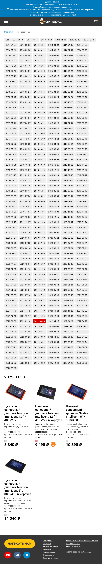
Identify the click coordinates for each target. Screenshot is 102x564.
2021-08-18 (68, 295)
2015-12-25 (53, 87)
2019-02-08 (39, 175)
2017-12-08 (39, 139)
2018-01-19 (68, 139)
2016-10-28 (68, 102)
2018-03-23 (25, 144)
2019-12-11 (39, 217)
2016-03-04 (11, 92)
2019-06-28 (53, 191)
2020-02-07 (25, 227)
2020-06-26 (11, 243)
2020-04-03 (53, 232)
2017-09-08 (68, 128)
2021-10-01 (68, 300)
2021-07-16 (25, 295)
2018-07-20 (39, 154)
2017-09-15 (82, 128)
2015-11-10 (11, 87)
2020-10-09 (53, 253)
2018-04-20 (53, 144)
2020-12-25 (82, 264)
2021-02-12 (82, 269)
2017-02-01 (11, 113)
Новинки (15, 32)
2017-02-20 (39, 113)
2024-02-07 (11, 352)
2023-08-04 (39, 347)
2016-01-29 (68, 87)
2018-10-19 (39, 165)
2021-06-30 (68, 290)
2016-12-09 (53, 107)
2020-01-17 (68, 222)
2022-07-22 (39, 332)
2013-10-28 (46, 40)
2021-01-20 (39, 269)
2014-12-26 (11, 66)
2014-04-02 (53, 45)
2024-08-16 (82, 352)
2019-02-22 (82, 175)
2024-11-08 (53, 358)
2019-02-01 (25, 175)
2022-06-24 (11, 332)
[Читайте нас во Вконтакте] (17, 555)
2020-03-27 (39, 232)
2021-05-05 (25, 285)
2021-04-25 (82, 279)
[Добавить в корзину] (53, 444)
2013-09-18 (18, 40)
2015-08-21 (11, 81)
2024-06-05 (39, 352)
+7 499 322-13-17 (73, 544)
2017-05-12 (68, 118)
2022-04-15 (53, 321)
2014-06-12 (39, 50)
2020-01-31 (11, 227)
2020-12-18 (68, 264)
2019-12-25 (11, 222)
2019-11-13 (68, 212)
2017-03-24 (82, 113)
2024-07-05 (68, 352)
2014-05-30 (25, 50)
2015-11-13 (25, 87)
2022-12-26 (53, 337)
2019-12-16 (53, 217)
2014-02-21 (39, 45)
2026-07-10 (11, 368)
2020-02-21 (53, 227)
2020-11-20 (82, 259)
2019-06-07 (11, 191)
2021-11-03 (82, 305)
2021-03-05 (39, 274)
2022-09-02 (68, 332)
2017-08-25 (53, 128)
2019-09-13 (53, 201)
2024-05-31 (25, 352)
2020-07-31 (82, 243)
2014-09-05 (53, 55)
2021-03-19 (68, 274)
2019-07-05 (68, 191)
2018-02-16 (82, 139)
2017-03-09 (53, 113)
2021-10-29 (68, 305)
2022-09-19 (11, 337)
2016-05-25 (11, 97)
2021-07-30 (53, 295)
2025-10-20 (39, 363)
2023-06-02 (39, 342)
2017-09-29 (11, 133)
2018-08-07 (53, 160)
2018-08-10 (82, 154)
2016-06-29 (53, 97)
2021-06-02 (11, 290)
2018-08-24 (25, 160)
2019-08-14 (68, 196)
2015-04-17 (53, 71)
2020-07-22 (68, 243)
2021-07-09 (11, 295)
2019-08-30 (25, 201)
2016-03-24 (25, 92)
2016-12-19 (68, 107)
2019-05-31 (82, 186)
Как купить (47, 541)
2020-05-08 (39, 238)
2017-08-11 (25, 128)
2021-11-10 (11, 311)
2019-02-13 (53, 175)
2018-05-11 (82, 144)
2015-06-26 (39, 76)
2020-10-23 (11, 259)
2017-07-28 (11, 128)
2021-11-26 (68, 311)
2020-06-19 (82, 238)
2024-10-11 (39, 358)
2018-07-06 (11, 154)
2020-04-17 (82, 232)
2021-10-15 (25, 305)
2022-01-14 (68, 316)
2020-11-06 (39, 259)
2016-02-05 (82, 87)
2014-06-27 (53, 50)
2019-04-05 (68, 180)
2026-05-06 (82, 363)
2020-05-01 (25, 238)
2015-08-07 (82, 76)
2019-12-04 (82, 180)
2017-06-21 (39, 123)
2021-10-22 (53, 305)
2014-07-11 (68, 50)
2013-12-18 (89, 40)
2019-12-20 (82, 217)
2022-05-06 (11, 326)
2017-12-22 (53, 139)
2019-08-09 (53, 196)
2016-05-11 (68, 92)
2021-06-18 (39, 290)
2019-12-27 (25, 222)
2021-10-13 (11, 305)
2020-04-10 (68, 232)
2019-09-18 (68, 201)
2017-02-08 (25, 113)
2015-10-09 (53, 81)
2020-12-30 (11, 269)
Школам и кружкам (50, 546)
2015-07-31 (68, 76)
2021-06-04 (25, 290)
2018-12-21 (53, 170)
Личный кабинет (49, 552)
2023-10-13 (53, 347)
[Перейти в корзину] (96, 21)
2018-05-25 (25, 149)
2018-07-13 (25, 154)
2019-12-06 (25, 217)
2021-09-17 (39, 300)
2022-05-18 (25, 326)
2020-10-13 (68, 253)
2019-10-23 (68, 206)
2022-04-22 (68, 321)
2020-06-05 (68, 238)
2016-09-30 (53, 102)
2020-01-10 (53, 222)
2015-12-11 (39, 87)
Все (7, 40)
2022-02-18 (25, 321)
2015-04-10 (39, 71)
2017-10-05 (25, 133)
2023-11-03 (68, 347)
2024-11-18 (68, 358)
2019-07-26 (25, 196)
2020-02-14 (39, 227)
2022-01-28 (82, 316)
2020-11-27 (11, 264)
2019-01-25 (11, 175)
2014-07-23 (82, 50)
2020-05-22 (53, 238)
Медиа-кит (47, 549)
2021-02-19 (11, 274)
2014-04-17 (68, 45)
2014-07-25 (11, 55)
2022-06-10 (68, 326)
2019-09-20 (82, 201)
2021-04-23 (68, 279)
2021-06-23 (53, 290)
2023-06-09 (53, 342)
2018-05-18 (11, 149)
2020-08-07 (11, 248)
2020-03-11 (11, 232)
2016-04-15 (39, 92)
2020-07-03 (25, 243)
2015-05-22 (82, 71)
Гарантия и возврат (51, 558)
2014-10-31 (25, 60)
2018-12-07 (25, 170)
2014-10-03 (82, 55)
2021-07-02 (82, 290)
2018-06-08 (53, 149)
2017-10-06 (39, 133)
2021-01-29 (53, 269)
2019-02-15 (68, 175)
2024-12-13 (82, 358)
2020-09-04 (68, 248)
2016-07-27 (68, 97)
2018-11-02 (68, 165)
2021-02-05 (68, 269)
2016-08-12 (82, 97)
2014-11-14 (39, 60)
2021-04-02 (11, 279)
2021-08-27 (82, 295)
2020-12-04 (25, 264)
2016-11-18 (11, 107)
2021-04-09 (25, 279)
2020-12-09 (39, 264)
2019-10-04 (25, 206)
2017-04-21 (53, 118)
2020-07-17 (53, 243)
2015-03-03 (82, 66)
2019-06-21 (39, 191)
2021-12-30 (53, 316)
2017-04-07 (25, 118)
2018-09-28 (82, 160)
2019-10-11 (39, 206)
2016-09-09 (11, 102)
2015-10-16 (68, 81)
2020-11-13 (53, 259)
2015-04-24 (68, 71)
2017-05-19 (82, 118)
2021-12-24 (39, 316)
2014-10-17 (11, 60)
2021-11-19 (39, 311)
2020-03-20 (25, 232)
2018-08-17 (11, 160)
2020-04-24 (11, 238)
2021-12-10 (11, 316)
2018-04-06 (39, 144)
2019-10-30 (11, 212)
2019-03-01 (11, 180)
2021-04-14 (39, 279)
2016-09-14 (25, 102)
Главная (7, 32)
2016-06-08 (39, 97)
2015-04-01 (25, 71)
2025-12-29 (53, 363)
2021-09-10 (25, 300)
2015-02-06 (39, 66)
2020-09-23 (11, 253)
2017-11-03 (68, 133)
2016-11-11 (82, 102)
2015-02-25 (68, 66)
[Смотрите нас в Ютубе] (7, 555)
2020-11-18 (68, 259)
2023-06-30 (68, 342)
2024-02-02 (82, 347)
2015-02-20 (53, 66)
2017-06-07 (25, 123)
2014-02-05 (25, 45)
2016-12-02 (39, 107)
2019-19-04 (11, 186)
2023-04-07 (11, 342)
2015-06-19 (25, 76)
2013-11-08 (60, 40)
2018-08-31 (39, 160)
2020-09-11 (82, 248)
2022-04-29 (82, 321)
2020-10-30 (25, 259)
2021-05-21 (68, 285)
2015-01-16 (25, 66)
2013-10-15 (32, 40)
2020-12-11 (53, 264)
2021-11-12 (25, 311)
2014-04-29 (82, 45)
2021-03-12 (53, 274)
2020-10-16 (82, 253)
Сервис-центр (48, 555)
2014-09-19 (68, 55)
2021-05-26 (82, 285)
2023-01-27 (82, 337)
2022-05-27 (39, 326)
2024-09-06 (11, 358)
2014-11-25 (53, 60)
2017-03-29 (11, 118)
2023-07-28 (25, 347)
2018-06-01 (39, 149)
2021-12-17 (25, 316)
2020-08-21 (39, 248)
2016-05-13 (82, 92)
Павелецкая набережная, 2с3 (82, 541)
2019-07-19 (11, 196)
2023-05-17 (25, 342)
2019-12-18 (68, 217)
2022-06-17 (82, 326)
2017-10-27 (53, 133)
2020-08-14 (25, 248)
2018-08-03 (68, 154)
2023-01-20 (68, 337)
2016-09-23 (39, 102)
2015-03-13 (11, 71)
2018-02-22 (11, 144)
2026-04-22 (68, 363)
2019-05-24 (68, 186)
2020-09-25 (25, 253)
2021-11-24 (53, 311)
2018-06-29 (82, 149)
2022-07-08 (25, 332)
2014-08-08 (25, 55)
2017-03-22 (68, 113)
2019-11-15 (82, 212)
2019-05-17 (53, 186)
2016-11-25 (25, 107)
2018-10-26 (53, 165)
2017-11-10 (82, 133)
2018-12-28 (68, 170)
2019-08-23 (11, 201)
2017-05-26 (11, 123)
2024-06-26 (53, 352)
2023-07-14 (82, 342)
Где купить (47, 544)
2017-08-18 (39, 128)
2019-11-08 (53, 212)
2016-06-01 (25, 97)
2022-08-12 (53, 332)
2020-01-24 (82, 222)
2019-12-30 (39, 222)
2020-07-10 (39, 243)
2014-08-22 (39, 55)
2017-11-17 (11, 139)
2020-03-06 (82, 227)
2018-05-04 (68, 144)
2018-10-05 (11, 165)
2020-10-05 (39, 253)
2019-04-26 (25, 186)
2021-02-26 (25, 274)
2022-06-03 (53, 326)
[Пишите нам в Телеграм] (26, 555)
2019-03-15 (25, 180)
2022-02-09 (11, 321)
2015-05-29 (11, 76)
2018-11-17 (11, 170)
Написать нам (20, 543)
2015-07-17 (53, 76)
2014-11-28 (68, 60)
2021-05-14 (53, 285)
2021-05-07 (39, 285)
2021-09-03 (11, 300)
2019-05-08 (39, 186)
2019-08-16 (82, 196)
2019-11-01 (25, 212)
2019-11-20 (11, 217)
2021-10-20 (39, 305)
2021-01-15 (25, 269)
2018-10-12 (25, 165)
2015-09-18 (25, 81)
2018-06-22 (68, 149)
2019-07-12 (82, 191)
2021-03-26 (82, 274)
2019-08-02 (39, 196)
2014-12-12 (82, 60)
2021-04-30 (11, 285)
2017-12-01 (25, 139)
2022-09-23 (25, 337)
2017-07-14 (68, 123)
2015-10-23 (82, 81)
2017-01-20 (82, 107)
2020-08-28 (53, 248)
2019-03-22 (39, 180)
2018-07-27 (53, 154)
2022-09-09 (82, 332)
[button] (6, 21)
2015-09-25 (39, 81)
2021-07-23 (39, 295)
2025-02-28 (11, 363)
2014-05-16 (11, 50)
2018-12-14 (39, 170)
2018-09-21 (68, 160)
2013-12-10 (75, 40)
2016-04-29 (53, 92)
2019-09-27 (11, 206)
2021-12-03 (82, 311)
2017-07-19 (82, 123)
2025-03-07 (25, 363)
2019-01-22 (82, 170)
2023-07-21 (11, 347)
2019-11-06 (39, 212)
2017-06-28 (53, 123)
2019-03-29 (53, 180)
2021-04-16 (53, 279)
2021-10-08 (82, 300)
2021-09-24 (53, 300)
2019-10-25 (82, 206)
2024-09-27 (25, 358)
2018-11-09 (82, 165)
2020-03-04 (68, 227)
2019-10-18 (53, 206)
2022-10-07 (39, 337)
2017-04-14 (39, 118)
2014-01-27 (11, 45)
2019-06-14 (25, 191)
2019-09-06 (39, 201)
